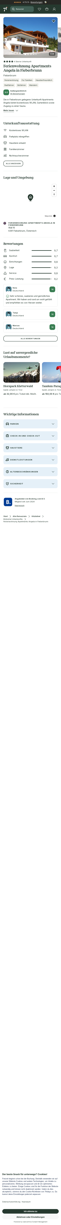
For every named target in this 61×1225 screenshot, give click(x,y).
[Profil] (54, 9)
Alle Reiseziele (20, 516)
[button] (30, 36)
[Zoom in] (54, 186)
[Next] (56, 35)
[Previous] (4, 35)
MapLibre (48, 216)
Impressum (19, 505)
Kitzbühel (36, 516)
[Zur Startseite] (5, 9)
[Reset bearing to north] (54, 194)
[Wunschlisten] (39, 9)
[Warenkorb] (46, 9)
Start (5, 516)
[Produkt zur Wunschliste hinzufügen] (53, 21)
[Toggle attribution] (54, 216)
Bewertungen (37, 2)
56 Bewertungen (17, 94)
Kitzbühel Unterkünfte (13, 519)
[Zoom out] (54, 190)
